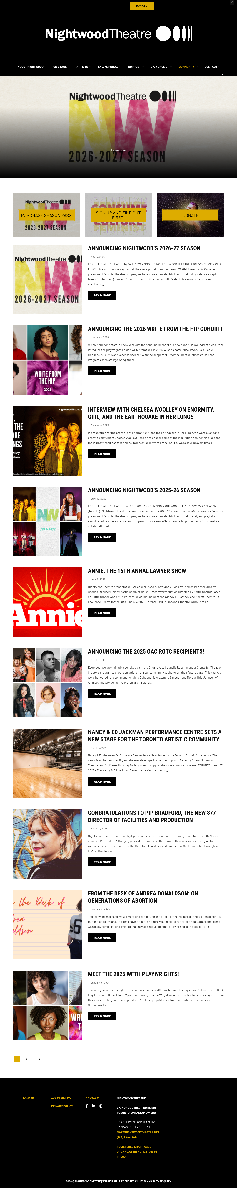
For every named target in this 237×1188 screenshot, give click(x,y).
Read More (102, 295)
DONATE (141, 5)
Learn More (118, 150)
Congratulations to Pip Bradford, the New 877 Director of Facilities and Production (152, 816)
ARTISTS (82, 66)
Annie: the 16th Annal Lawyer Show (137, 570)
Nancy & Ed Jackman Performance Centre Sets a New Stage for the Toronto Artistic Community (155, 736)
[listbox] (118, 127)
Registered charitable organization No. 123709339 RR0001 (137, 1151)
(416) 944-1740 (127, 1137)
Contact (92, 1098)
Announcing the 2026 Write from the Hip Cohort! (155, 328)
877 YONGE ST (160, 66)
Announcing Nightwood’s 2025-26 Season (144, 490)
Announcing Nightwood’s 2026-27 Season (144, 248)
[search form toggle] (221, 73)
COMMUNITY (187, 66)
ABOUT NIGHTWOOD (31, 66)
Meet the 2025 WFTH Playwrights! (133, 974)
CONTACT (211, 66)
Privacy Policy (62, 1106)
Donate (28, 1098)
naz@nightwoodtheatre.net (138, 1132)
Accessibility (61, 1098)
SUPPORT (134, 66)
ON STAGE (60, 66)
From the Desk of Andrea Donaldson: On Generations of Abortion (143, 897)
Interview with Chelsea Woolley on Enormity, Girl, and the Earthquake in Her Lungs (151, 413)
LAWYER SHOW (108, 66)
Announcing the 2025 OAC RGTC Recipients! (146, 651)
